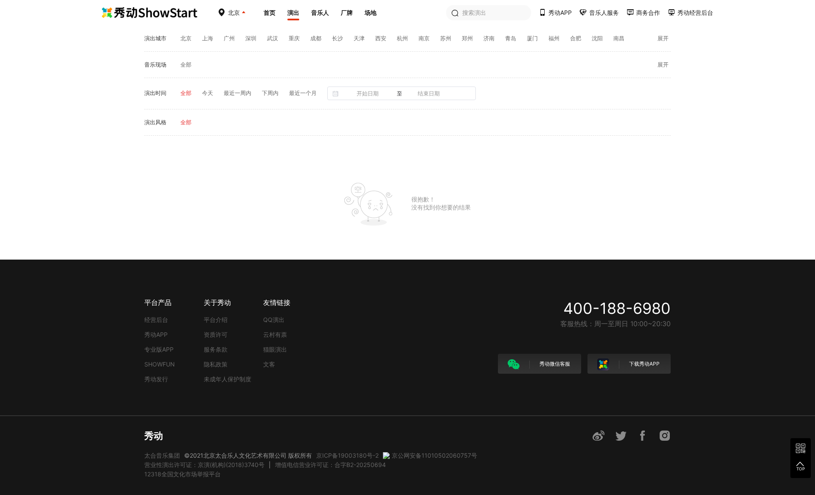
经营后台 (156, 319)
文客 (269, 364)
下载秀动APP (644, 364)
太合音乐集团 (162, 455)
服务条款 (216, 349)
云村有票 (275, 334)
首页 (269, 12)
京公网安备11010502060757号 (434, 455)
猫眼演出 (275, 349)
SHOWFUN (159, 364)
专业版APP (159, 349)
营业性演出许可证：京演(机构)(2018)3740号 (204, 464)
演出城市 (155, 38)
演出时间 (155, 92)
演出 (293, 12)
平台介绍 (216, 319)
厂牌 (347, 12)
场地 (371, 12)
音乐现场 (155, 64)
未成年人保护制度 (227, 379)
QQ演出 (273, 319)
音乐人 (320, 12)
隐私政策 (216, 364)
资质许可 (216, 334)
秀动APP (156, 334)
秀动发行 (156, 379)
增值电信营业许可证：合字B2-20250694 (330, 464)
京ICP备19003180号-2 (347, 455)
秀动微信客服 (554, 364)
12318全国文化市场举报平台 (182, 474)
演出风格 (155, 122)
